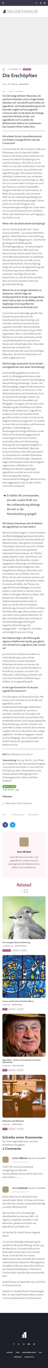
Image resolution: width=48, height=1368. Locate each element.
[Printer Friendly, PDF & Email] (9, 786)
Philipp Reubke (17, 1124)
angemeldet (18, 1141)
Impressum (18, 1357)
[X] (18, 1344)
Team (17, 1352)
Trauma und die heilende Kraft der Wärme (17, 1001)
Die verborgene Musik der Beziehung (16, 943)
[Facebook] (14, 1344)
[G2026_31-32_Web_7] (24, 976)
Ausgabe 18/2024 (18, 814)
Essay (5, 1009)
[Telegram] (34, 1344)
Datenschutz (29, 1357)
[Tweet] (12, 825)
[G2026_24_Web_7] (24, 1035)
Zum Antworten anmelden (33, 1158)
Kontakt (10, 1352)
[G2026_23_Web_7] (24, 1096)
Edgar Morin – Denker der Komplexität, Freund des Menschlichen (21, 1061)
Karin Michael (24, 84)
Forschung (6, 950)
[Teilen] (5, 825)
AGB (40, 1352)
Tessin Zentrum (24, 803)
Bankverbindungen (29, 1352)
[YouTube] (28, 1344)
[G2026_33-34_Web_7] (24, 917)
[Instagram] (23, 1344)
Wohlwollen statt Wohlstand (13, 1121)
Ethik (4, 1070)
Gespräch (27, 69)
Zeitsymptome (33, 814)
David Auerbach (20, 946)
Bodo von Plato (18, 1065)
